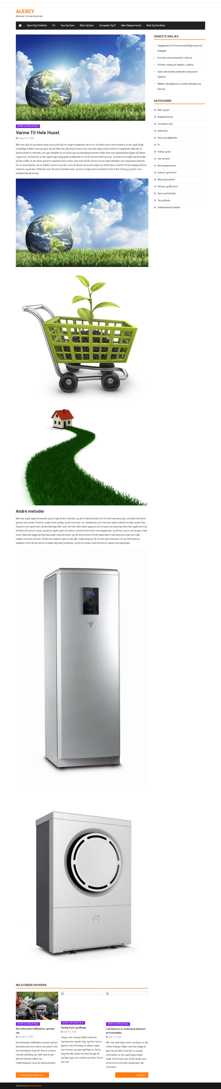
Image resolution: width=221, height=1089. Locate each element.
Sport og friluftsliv (37, 25)
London (140, 1075)
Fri (53, 25)
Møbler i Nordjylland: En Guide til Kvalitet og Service (179, 86)
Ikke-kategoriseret (131, 25)
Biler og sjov (87, 25)
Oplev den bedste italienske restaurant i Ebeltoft (178, 74)
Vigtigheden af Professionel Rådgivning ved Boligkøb (180, 48)
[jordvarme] (82, 336)
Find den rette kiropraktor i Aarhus (175, 57)
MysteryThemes (34, 1085)
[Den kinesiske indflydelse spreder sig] (37, 1006)
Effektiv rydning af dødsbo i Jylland (175, 64)
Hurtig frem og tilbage (73, 1027)
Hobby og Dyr (164, 151)
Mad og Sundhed (156, 25)
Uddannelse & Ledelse (169, 207)
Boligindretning (165, 117)
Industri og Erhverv (167, 172)
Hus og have (67, 25)
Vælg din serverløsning (31, 1075)
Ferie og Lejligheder (167, 137)
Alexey (25, 11)
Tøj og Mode (164, 200)
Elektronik (163, 131)
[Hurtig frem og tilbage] (82, 1005)
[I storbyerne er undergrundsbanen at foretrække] (127, 1006)
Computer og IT (107, 25)
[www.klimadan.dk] (82, 222)
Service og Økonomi (168, 186)
